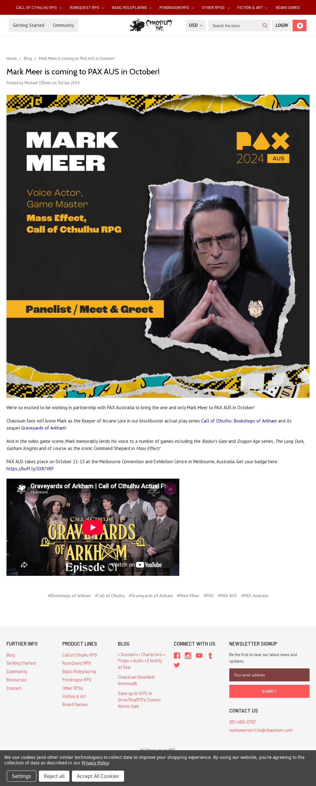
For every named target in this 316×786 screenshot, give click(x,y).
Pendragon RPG (175, 7)
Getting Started (28, 25)
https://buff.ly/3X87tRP (30, 469)
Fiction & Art (250, 7)
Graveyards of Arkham (43, 428)
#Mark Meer (188, 595)
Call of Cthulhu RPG (37, 7)
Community (63, 25)
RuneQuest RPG (85, 7)
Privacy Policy (95, 763)
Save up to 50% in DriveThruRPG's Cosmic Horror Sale (139, 699)
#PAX (209, 595)
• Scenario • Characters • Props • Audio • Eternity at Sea (141, 660)
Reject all (54, 776)
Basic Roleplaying (130, 7)
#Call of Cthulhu (110, 595)
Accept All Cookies (98, 776)
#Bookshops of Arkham (69, 595)
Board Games (288, 7)
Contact (13, 688)
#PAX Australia (254, 595)
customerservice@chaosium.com (261, 730)
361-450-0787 (242, 722)
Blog (10, 655)
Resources (16, 679)
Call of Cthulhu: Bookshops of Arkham (239, 421)
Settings (21, 776)
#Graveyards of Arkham (151, 595)
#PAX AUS (227, 595)
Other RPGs (214, 7)
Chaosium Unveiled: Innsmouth (136, 680)
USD (194, 25)
